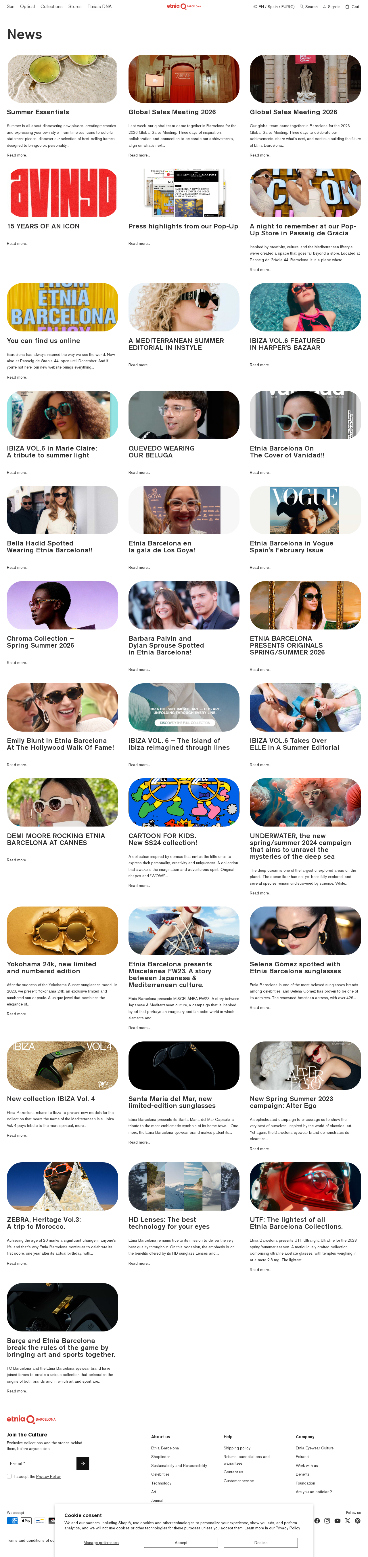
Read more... (17, 155)
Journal (157, 1500)
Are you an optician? (314, 1491)
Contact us (233, 1472)
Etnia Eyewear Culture (315, 1448)
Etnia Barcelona (165, 1448)
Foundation (305, 1483)
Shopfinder (160, 1456)
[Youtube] (337, 1520)
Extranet (303, 1456)
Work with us (307, 1465)
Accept (181, 1542)
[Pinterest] (357, 1520)
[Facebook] (317, 1520)
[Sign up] (82, 1463)
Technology (161, 1483)
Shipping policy (237, 1448)
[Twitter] (347, 1520)
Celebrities (160, 1474)
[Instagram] (327, 1520)
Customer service (239, 1480)
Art (153, 1491)
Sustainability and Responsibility (179, 1465)
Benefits (303, 1474)
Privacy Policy (288, 1528)
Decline (260, 1542)
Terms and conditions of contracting (38, 1540)
